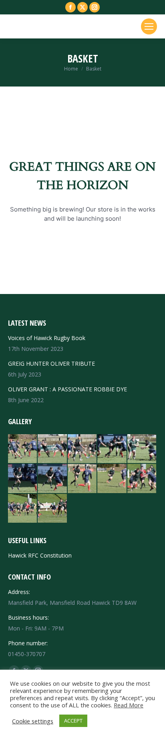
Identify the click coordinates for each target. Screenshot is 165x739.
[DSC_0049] (23, 449)
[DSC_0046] (82, 449)
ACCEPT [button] (73, 720)
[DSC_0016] (82, 478)
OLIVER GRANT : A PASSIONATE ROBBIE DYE (67, 389)
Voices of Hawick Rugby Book (46, 338)
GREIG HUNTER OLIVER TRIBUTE (51, 363)
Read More (128, 705)
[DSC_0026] (142, 449)
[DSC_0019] (52, 478)
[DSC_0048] (52, 449)
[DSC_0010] (142, 478)
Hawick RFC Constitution (40, 555)
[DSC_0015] (112, 478)
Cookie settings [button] (32, 721)
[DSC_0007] (52, 509)
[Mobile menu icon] (149, 26)
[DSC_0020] (23, 478)
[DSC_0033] (112, 449)
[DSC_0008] (23, 509)
